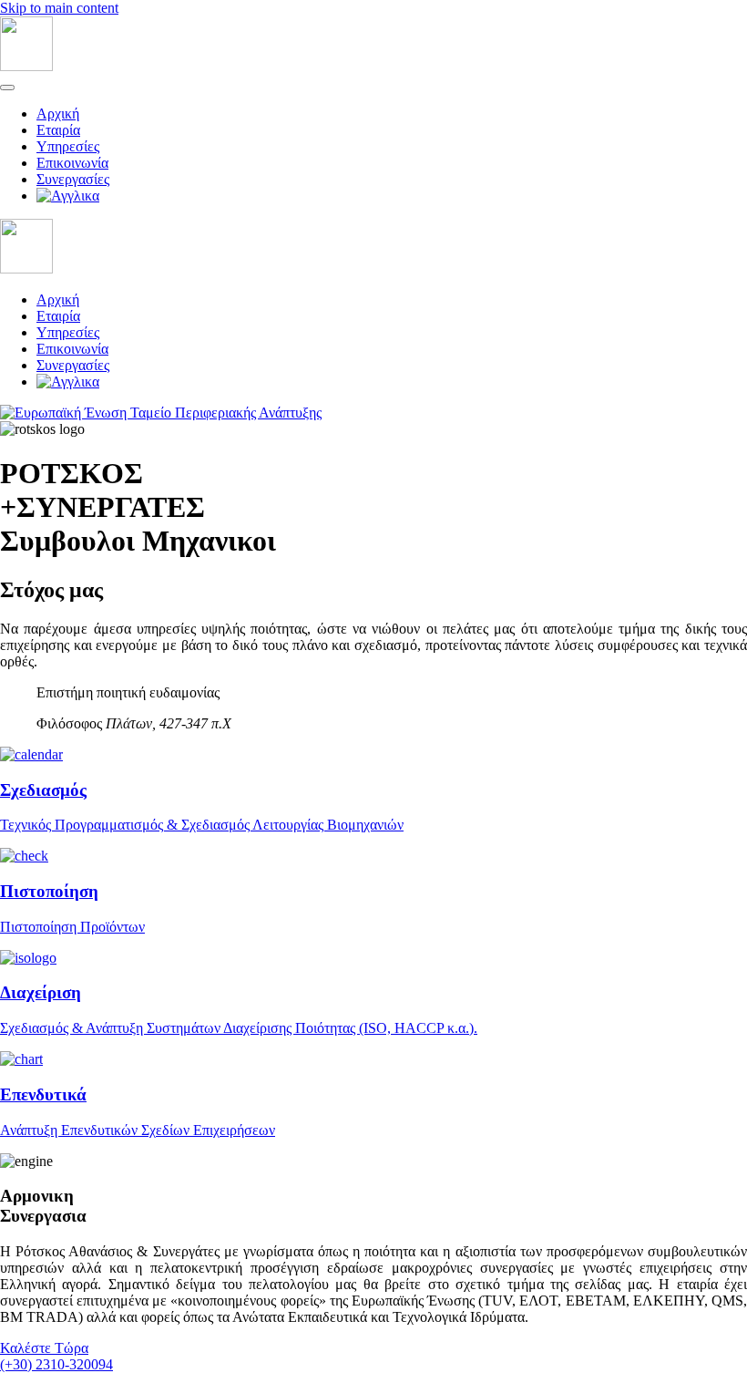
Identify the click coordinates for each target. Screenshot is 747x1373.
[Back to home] (26, 66)
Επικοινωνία (72, 162)
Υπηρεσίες (67, 146)
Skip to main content (59, 7)
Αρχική (57, 113)
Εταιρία (58, 130)
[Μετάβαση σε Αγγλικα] (391, 196)
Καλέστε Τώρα (44, 1348)
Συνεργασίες (72, 179)
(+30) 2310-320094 (56, 1364)
